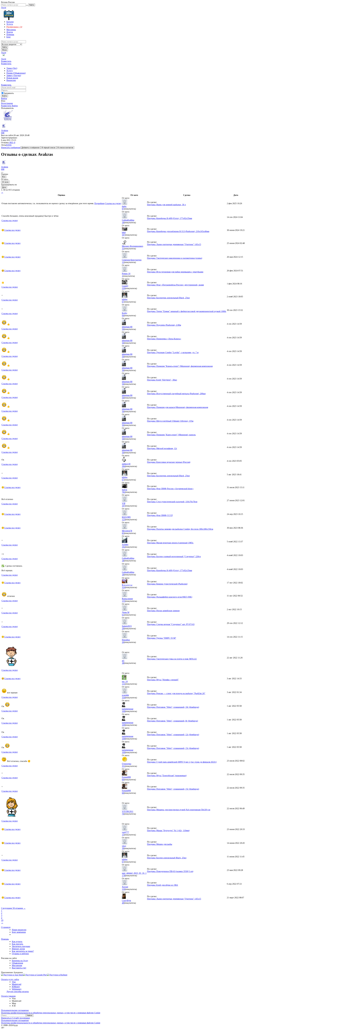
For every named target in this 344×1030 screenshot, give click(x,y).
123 (123, 519)
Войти (4, 98)
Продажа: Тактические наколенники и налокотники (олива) (174, 258)
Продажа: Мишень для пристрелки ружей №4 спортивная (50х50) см (178, 810)
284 (123, 466)
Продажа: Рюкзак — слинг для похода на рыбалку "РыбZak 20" (176, 693)
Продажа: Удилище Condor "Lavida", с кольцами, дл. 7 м (172, 352)
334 (123, 697)
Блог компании (19, 932)
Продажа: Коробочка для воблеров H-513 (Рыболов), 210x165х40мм (178, 231)
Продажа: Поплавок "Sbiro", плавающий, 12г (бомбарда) (173, 734)
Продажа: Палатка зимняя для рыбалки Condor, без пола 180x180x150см (180, 529)
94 (123, 315)
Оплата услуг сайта (10, 979)
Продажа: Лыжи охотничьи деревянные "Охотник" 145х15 (174, 244)
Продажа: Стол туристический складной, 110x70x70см (172, 501)
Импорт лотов (18, 949)
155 (123, 601)
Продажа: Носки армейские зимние (163, 610)
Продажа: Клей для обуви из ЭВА (162, 885)
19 (2, 920)
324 (123, 587)
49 (123, 903)
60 (123, 779)
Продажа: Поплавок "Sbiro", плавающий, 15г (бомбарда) (173, 748)
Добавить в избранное (31, 148)
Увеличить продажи (21, 946)
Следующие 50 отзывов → (13, 908)
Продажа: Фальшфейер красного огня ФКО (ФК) (169, 597)
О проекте (5, 927)
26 (123, 642)
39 (123, 848)
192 (123, 547)
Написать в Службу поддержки (15, 1018)
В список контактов (65, 148)
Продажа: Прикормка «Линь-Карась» (164, 339)
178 (123, 875)
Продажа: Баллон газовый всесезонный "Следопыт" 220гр (174, 556)
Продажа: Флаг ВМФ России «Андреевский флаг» (170, 488)
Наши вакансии (19, 930)
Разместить (6, 61)
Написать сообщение (10, 147)
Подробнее (99, 203)
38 (123, 663)
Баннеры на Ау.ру (20, 960)
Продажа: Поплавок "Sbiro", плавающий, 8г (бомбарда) (172, 721)
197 (123, 506)
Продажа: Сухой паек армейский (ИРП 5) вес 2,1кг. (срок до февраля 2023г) (182, 762)
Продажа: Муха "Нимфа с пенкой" (163, 680)
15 (123, 835)
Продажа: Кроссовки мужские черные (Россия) (168, 462)
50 (123, 329)
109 (123, 711)
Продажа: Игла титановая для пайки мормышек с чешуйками (175, 272)
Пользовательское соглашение (15, 1010)
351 (123, 766)
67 (123, 302)
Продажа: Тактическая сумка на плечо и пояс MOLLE (172, 659)
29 (123, 628)
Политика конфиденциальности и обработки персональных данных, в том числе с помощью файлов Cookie (50, 1013)
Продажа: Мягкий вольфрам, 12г (162, 448)
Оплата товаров (8, 996)
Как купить (17, 941)
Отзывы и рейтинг (20, 953)
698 (2, 133)
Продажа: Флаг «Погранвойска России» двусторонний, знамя (175, 285)
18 (123, 222)
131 (123, 684)
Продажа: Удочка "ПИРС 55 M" (161, 638)
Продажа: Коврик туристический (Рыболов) (167, 584)
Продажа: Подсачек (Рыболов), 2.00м (164, 325)
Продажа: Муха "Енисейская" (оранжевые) (167, 775)
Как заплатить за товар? (23, 951)
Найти (4, 47)
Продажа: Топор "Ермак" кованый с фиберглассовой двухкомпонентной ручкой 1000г (186, 311)
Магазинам (17, 965)
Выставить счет (19, 968)
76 (123, 814)
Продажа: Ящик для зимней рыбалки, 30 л (166, 204)
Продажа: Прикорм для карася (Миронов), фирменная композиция (177, 407)
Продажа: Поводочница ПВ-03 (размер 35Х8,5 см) (170, 871)
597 (123, 235)
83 (123, 533)
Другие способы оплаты (17, 991)
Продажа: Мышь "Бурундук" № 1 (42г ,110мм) (168, 830)
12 (123, 262)
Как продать (17, 944)
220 (123, 288)
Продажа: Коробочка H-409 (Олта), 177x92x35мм (169, 218)
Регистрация (7, 103)
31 (123, 248)
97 (123, 209)
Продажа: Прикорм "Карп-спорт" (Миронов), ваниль (171, 435)
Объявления (17, 963)
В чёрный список (48, 148)
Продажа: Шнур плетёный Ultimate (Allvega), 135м (170, 421)
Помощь (5, 939)
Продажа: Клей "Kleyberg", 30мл (162, 380)
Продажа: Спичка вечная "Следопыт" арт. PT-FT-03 (170, 624)
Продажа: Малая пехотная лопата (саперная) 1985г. (170, 543)
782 (123, 492)
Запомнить (9, 93)
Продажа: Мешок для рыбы (159, 844)
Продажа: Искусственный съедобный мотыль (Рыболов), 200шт (176, 393)
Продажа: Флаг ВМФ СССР (160, 515)
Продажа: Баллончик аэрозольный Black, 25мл (168, 298)
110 (123, 889)
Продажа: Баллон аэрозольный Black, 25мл (166, 858)
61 (123, 615)
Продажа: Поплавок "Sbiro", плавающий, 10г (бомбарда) (173, 707)
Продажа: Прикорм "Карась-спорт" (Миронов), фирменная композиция (180, 366)
